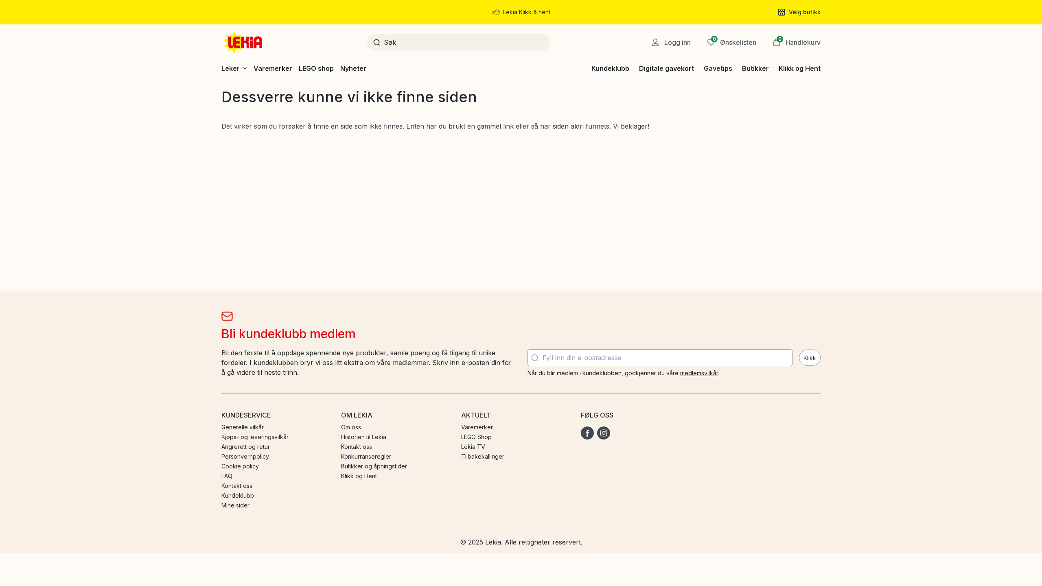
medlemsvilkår (699, 373)
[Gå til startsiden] (243, 42)
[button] (797, 42)
